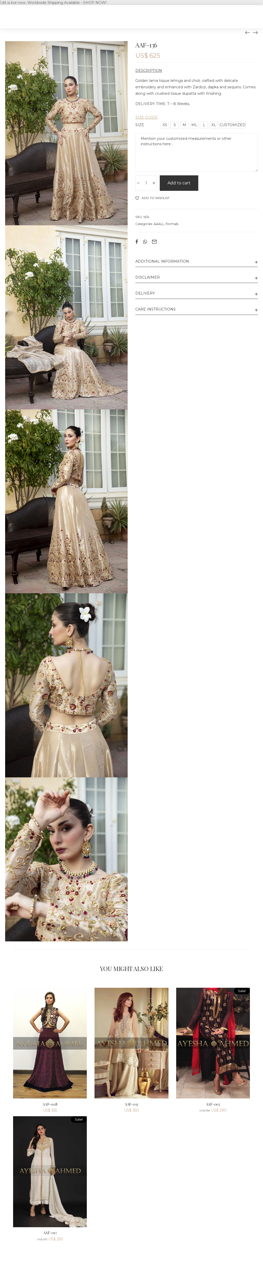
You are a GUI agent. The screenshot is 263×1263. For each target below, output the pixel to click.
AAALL (159, 224)
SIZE (139, 125)
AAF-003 (213, 1104)
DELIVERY (145, 293)
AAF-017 (50, 1232)
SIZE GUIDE (146, 117)
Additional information (162, 261)
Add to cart (179, 183)
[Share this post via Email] (154, 241)
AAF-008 (50, 1104)
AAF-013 (131, 1104)
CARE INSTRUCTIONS (155, 309)
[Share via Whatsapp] (145, 241)
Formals (172, 224)
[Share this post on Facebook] (136, 241)
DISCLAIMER (147, 277)
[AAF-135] (247, 32)
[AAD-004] (255, 32)
